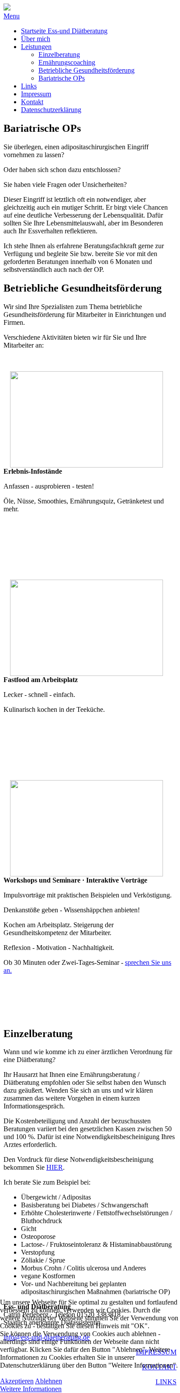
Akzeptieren (17, 1381)
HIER (54, 1167)
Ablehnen (48, 1381)
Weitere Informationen (31, 1389)
